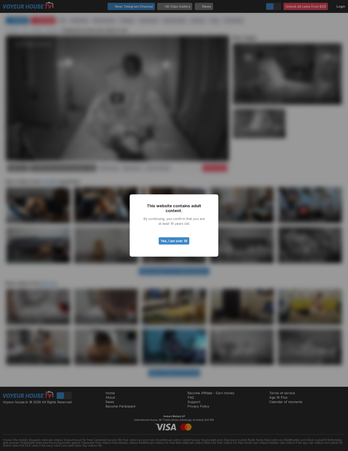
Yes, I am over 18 (174, 241)
